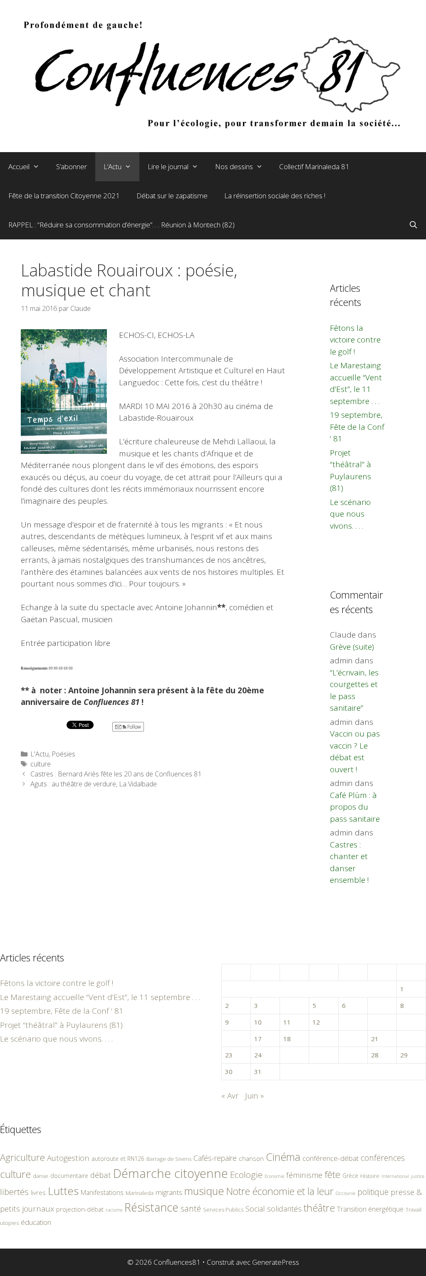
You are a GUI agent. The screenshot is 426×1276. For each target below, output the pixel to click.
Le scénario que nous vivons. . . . (350, 514)
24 (258, 1055)
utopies (9, 1223)
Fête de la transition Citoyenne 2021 (64, 195)
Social (255, 1209)
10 (258, 1022)
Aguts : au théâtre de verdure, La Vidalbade (93, 783)
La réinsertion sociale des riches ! (274, 195)
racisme (114, 1210)
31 (258, 1071)
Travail (413, 1209)
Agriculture (22, 1157)
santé (191, 1208)
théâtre (319, 1207)
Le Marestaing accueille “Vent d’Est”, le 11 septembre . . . (100, 997)
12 (316, 1022)
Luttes (63, 1190)
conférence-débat (330, 1158)
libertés (14, 1191)
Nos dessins (234, 166)
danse (40, 1176)
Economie (274, 1176)
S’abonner (71, 166)
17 (258, 1039)
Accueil (19, 166)
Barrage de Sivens (168, 1159)
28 (375, 1055)
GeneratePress (275, 1262)
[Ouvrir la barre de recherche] (413, 224)
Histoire (369, 1176)
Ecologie (246, 1174)
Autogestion (68, 1158)
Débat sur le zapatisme (172, 195)
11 (287, 1022)
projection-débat (80, 1209)
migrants (169, 1192)
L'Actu (39, 754)
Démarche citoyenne (170, 1173)
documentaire (69, 1176)
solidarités (284, 1209)
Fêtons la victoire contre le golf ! (355, 340)
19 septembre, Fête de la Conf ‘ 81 (357, 426)
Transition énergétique (370, 1209)
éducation (36, 1222)
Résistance (151, 1207)
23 (229, 1055)
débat (100, 1175)
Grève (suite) (352, 646)
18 (287, 1039)
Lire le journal (168, 166)
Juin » (254, 1095)
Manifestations (102, 1192)
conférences (383, 1157)
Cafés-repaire (215, 1158)
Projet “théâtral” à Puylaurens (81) (61, 1025)
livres (38, 1192)
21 (375, 1039)
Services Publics (223, 1209)
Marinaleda (140, 1193)
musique (204, 1191)
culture (40, 764)
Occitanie (345, 1193)
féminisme (304, 1175)
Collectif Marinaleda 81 (314, 166)
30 (229, 1071)
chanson (251, 1158)
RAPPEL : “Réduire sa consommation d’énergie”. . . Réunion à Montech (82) (121, 224)
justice (417, 1176)
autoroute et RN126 (118, 1159)
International (395, 1176)
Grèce (350, 1176)
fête (332, 1174)
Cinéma (283, 1157)
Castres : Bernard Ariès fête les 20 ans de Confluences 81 (115, 773)
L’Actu (112, 166)
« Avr (230, 1095)
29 (404, 1055)
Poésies (63, 754)
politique (373, 1191)
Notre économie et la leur (280, 1191)
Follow (133, 726)
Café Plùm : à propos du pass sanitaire (355, 807)
